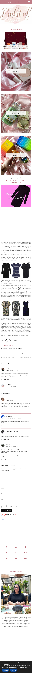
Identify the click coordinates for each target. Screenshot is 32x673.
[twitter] (5, 2)
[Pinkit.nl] (16, 13)
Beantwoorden (6, 379)
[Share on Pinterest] (9, 346)
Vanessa (9, 368)
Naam (2, 488)
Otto (17, 249)
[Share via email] (5, 346)
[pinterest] (13, 2)
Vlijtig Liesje (12, 431)
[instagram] (8, 2)
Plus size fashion (17, 348)
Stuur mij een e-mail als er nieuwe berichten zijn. (12, 506)
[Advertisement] (16, 223)
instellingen (24, 667)
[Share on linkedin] (14, 346)
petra (8, 398)
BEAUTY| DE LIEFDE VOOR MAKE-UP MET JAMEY (8, 356)
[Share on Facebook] (6, 346)
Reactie (3, 473)
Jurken (10, 348)
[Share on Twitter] (8, 346)
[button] (30, 2)
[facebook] (10, 2)
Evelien (9, 416)
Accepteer (5, 670)
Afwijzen (14, 670)
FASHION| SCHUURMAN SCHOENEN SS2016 (24, 356)
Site (2, 499)
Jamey (8, 385)
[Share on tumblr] (10, 346)
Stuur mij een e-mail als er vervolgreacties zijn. (12, 505)
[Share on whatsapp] (12, 346)
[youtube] (15, 2)
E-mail (2, 494)
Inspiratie (5, 348)
